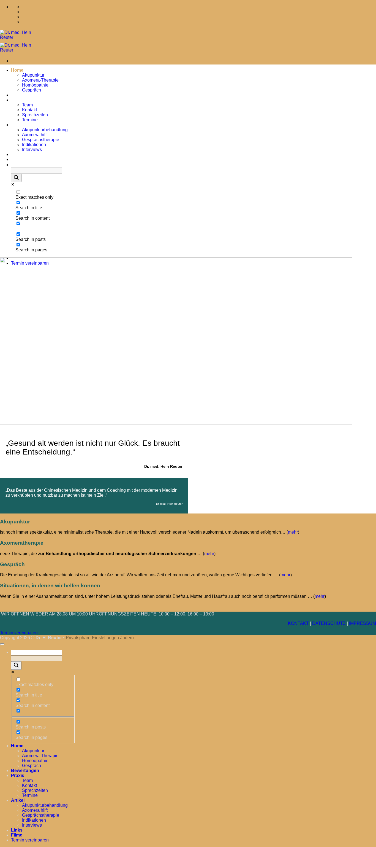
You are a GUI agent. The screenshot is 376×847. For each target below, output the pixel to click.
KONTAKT (298, 623)
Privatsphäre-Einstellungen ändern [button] (100, 637)
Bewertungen (25, 95)
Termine (30, 119)
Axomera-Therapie (40, 80)
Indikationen (34, 144)
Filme (16, 159)
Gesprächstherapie (40, 139)
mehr (293, 532)
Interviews (32, 149)
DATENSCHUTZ (329, 623)
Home (17, 70)
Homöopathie (35, 85)
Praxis (17, 100)
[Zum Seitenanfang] (2, 644)
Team (27, 105)
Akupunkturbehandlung (45, 129)
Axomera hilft (35, 134)
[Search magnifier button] (16, 178)
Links (17, 154)
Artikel (17, 124)
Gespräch (31, 90)
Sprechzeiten (35, 114)
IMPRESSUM (362, 623)
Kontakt (29, 109)
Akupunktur (33, 75)
